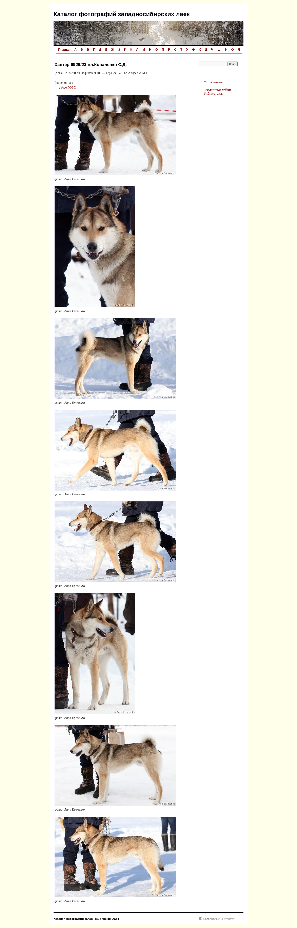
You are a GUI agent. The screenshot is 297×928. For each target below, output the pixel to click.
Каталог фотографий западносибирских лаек (122, 13)
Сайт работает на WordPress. (219, 918)
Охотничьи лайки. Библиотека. (218, 91)
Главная (64, 49)
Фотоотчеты (213, 82)
